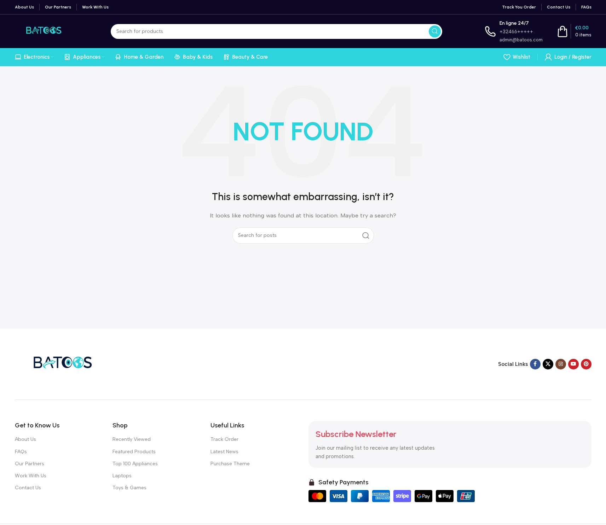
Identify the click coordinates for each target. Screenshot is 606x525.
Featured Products (134, 452)
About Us (25, 439)
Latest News (224, 452)
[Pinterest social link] (586, 364)
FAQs (21, 452)
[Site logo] (41, 31)
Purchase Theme (230, 464)
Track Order (224, 439)
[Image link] (59, 364)
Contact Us (28, 488)
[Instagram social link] (560, 364)
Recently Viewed (131, 439)
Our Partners (29, 464)
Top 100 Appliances (135, 464)
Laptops (122, 476)
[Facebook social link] (535, 364)
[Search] (435, 31)
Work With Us (30, 476)
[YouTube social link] (573, 364)
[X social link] (548, 364)
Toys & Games (129, 488)
